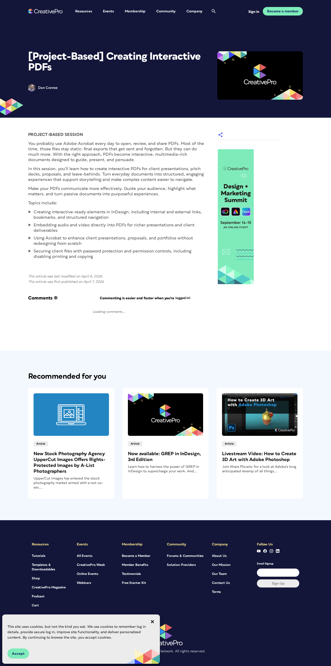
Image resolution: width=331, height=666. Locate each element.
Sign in (253, 12)
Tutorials (38, 556)
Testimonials (131, 574)
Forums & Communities (185, 556)
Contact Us (221, 583)
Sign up (278, 583)
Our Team (219, 574)
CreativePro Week (91, 565)
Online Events (87, 574)
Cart (35, 605)
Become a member (283, 11)
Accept (18, 653)
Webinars (84, 583)
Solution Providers (181, 565)
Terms (216, 592)
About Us (219, 556)
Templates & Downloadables (43, 567)
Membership (135, 11)
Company (194, 11)
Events (108, 11)
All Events (85, 556)
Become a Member (136, 556)
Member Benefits (135, 565)
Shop (36, 578)
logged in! (182, 298)
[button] (152, 621)
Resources (83, 11)
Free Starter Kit (134, 583)
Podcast (38, 596)
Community (166, 11)
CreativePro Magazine (49, 587)
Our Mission (221, 565)
